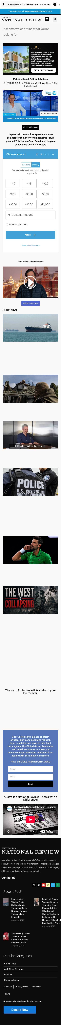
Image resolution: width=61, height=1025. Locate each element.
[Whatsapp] (58, 885)
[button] (47, 19)
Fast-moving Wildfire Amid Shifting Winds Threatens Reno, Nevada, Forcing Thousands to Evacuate (19, 908)
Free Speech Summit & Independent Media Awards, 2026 (30, 11)
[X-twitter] (34, 885)
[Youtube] (44, 885)
